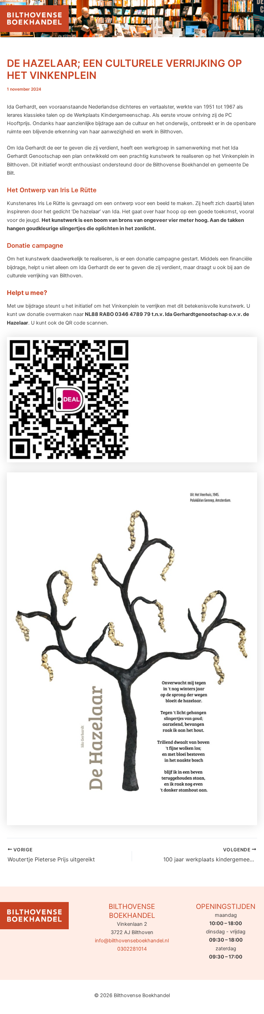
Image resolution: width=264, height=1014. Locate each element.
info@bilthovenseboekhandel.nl (132, 941)
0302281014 (132, 949)
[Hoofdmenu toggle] (257, 18)
